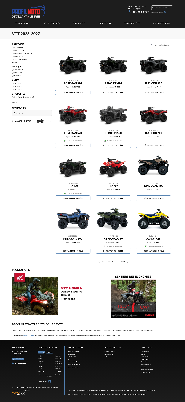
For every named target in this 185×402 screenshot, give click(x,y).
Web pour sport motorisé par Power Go (49, 387)
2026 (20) (18, 86)
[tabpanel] (50, 366)
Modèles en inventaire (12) (24, 97)
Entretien (143, 367)
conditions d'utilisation (124, 394)
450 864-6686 (140, 11)
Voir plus (15, 62)
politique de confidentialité (106, 394)
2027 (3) (17, 83)
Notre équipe (144, 356)
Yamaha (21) (18, 70)
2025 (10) (18, 89)
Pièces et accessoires (147, 369)
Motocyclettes (72, 356)
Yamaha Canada (145, 372)
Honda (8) (18, 73)
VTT (69, 359)
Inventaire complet (73, 351)
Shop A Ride (26, 390)
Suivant (122, 262)
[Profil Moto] (39, 10)
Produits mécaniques (74, 364)
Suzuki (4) (18, 76)
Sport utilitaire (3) (20, 59)
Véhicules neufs (22, 23)
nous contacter (28, 335)
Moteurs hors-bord (73, 362)
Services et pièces (132, 23)
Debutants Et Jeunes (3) (23, 53)
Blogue (143, 354)
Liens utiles (146, 348)
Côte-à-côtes (71, 354)
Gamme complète (73, 367)
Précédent (106, 262)
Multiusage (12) (20, 47)
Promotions (105, 23)
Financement (79, 23)
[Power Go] (36, 393)
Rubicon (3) (18, 56)
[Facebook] (165, 12)
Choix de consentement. (139, 394)
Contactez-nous (161, 23)
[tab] (41, 352)
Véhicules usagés (52, 23)
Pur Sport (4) (19, 50)
